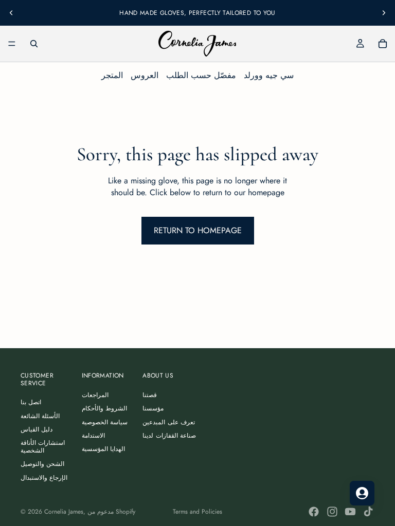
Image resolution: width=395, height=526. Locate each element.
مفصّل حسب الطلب (201, 75)
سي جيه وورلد (269, 75)
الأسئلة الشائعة (40, 416)
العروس (144, 75)
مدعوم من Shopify (111, 511)
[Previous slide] (11, 13)
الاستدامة (93, 435)
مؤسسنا (153, 408)
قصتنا (149, 395)
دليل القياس (36, 429)
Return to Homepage (198, 230)
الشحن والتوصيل (42, 463)
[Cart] (382, 43)
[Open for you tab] (362, 493)
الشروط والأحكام (104, 408)
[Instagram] (332, 511)
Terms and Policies (197, 511)
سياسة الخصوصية (105, 422)
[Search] (34, 43)
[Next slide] (383, 13)
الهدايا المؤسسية (103, 449)
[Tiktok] (368, 511)
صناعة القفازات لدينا (169, 435)
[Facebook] (314, 511)
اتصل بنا (31, 402)
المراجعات (95, 395)
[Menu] (12, 43)
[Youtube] (350, 511)
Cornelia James (63, 511)
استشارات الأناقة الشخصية (43, 446)
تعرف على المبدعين (168, 422)
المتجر (112, 75)
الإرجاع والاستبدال (44, 477)
